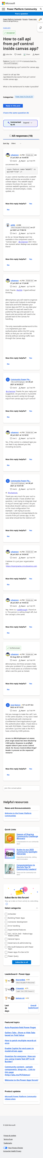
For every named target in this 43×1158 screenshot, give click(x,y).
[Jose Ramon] (8, 705)
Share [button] (28, 54)
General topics (14, 939)
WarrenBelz (20, 980)
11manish (20, 988)
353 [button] (28, 980)
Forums (25, 19)
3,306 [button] (19, 225)
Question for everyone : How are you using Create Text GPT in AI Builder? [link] (20, 1059)
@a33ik (19, 290)
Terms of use (8, 1139)
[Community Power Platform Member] (8, 379)
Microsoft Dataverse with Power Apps (20, 948)
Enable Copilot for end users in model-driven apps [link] (19, 1049)
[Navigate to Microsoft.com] (8, 3)
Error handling (14, 926)
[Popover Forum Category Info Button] (6, 904)
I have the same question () (16, 113)
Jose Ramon (15, 705)
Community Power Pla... (30, 61)
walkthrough (22, 609)
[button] (41, 9)
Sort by (6, 143)
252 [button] (28, 998)
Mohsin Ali (20, 998)
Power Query (13, 956)
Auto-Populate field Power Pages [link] (20, 1027)
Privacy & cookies (10, 1135)
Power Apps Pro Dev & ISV (24, 97)
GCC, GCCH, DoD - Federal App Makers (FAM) (20, 934)
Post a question (21, 14)
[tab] (21, 136)
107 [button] (23, 705)
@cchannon (23, 242)
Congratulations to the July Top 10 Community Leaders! (26, 867)
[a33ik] (8, 225)
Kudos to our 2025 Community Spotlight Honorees (27, 852)
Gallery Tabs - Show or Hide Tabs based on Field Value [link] (20, 1034)
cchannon (15, 155)
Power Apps (33, 19)
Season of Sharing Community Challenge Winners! (27, 836)
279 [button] (27, 988)
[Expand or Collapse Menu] (3, 9)
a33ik (13, 225)
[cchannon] (8, 155)
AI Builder (12, 914)
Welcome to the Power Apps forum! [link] (21, 1080)
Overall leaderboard (33, 1006)
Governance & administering (19, 943)
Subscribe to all (21, 962)
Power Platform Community (22, 9)
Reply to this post (13, 106)
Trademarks (8, 1143)
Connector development (17, 922)
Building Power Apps (16, 918)
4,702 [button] (22, 155)
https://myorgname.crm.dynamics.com (21, 566)
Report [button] (37, 54)
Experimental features (17, 930)
